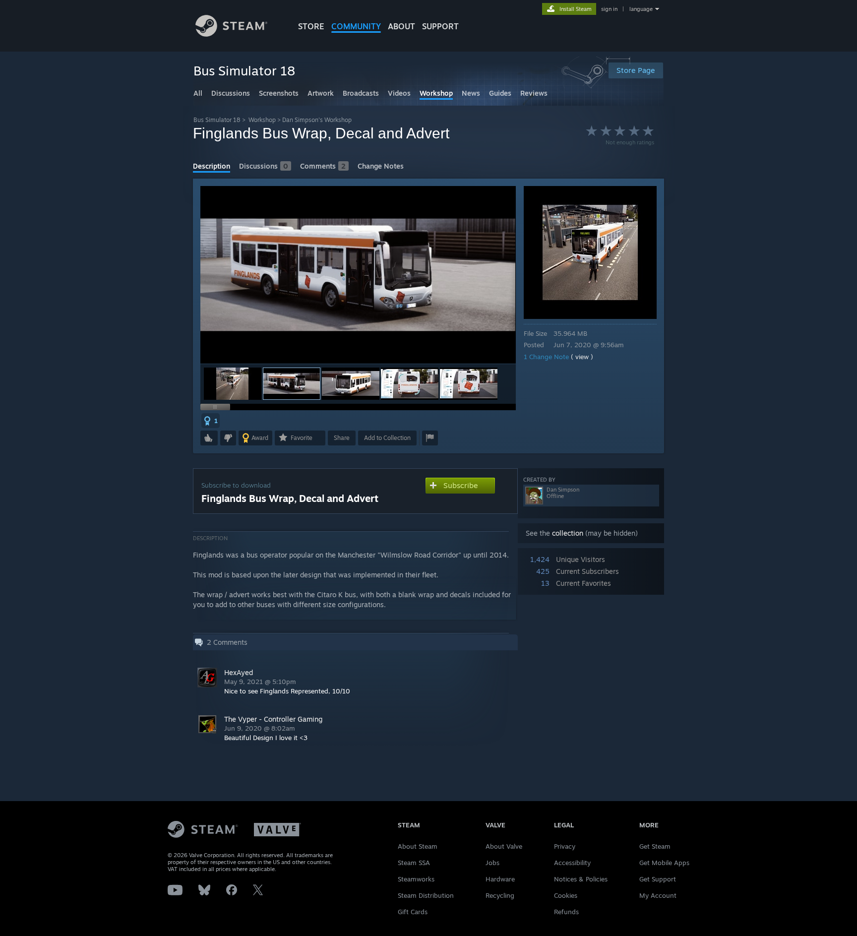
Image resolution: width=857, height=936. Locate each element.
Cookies (565, 895)
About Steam (417, 846)
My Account (657, 895)
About (401, 26)
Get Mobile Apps (664, 863)
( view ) (582, 357)
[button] (232, 384)
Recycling (500, 895)
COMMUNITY (356, 26)
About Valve (504, 846)
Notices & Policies (581, 879)
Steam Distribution (426, 895)
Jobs (492, 863)
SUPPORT (440, 26)
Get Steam (655, 846)
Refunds (566, 912)
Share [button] (342, 437)
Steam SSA (414, 863)
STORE (311, 26)
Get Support (657, 879)
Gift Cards (413, 912)
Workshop (262, 120)
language (641, 8)
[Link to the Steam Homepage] (231, 34)
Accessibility (572, 863)
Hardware (500, 879)
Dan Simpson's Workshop (317, 120)
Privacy (564, 846)
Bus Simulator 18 (217, 120)
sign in (609, 8)
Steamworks (416, 879)
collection (567, 533)
